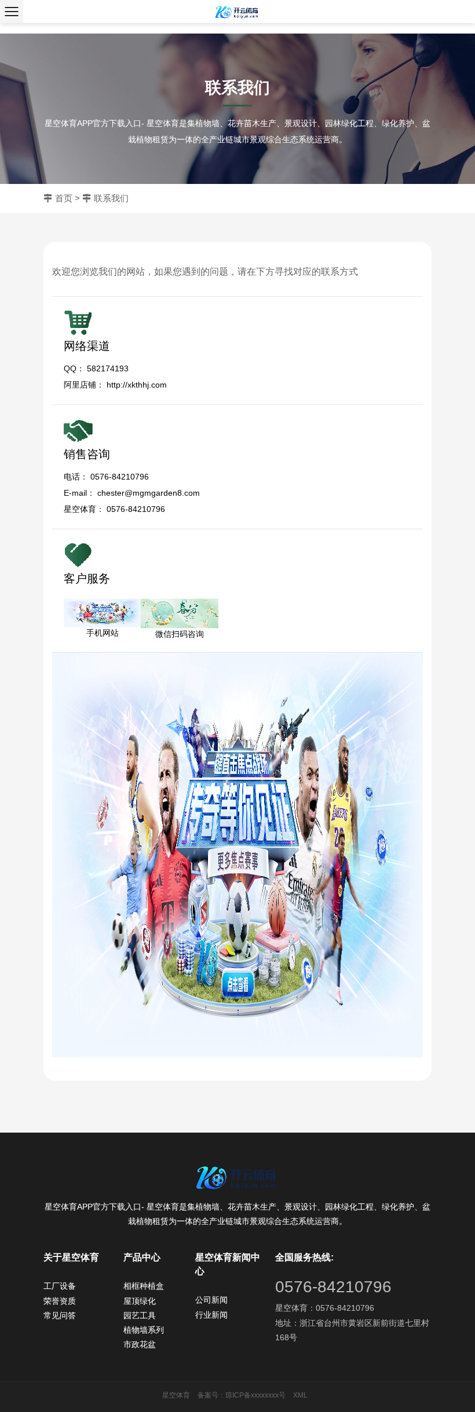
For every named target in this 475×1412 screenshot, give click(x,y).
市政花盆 (139, 1344)
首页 (63, 198)
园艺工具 (139, 1315)
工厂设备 (59, 1286)
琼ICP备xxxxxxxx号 (255, 1395)
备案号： (211, 1395)
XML (300, 1395)
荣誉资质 (59, 1301)
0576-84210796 (333, 1287)
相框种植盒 (143, 1286)
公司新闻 (211, 1299)
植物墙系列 (143, 1329)
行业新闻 (211, 1314)
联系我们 (111, 198)
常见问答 (59, 1315)
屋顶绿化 (139, 1301)
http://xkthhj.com (137, 384)
